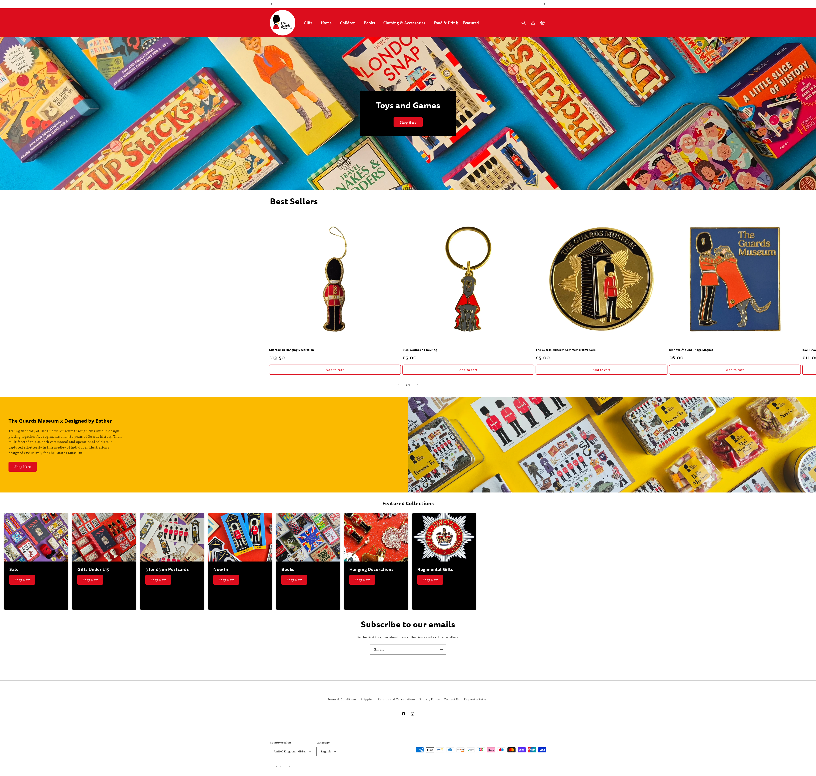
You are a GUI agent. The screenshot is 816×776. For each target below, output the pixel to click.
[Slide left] (398, 384)
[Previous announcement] (271, 4)
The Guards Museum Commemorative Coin (566, 350)
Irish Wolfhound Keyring (419, 350)
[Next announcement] (544, 4)
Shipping (367, 699)
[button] (309, 23)
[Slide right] (417, 384)
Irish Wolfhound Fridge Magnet (691, 350)
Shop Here (408, 122)
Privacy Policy (429, 699)
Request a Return (476, 699)
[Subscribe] (441, 650)
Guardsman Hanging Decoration (291, 350)
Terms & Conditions (342, 699)
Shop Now (22, 580)
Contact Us (452, 699)
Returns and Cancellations (396, 699)
